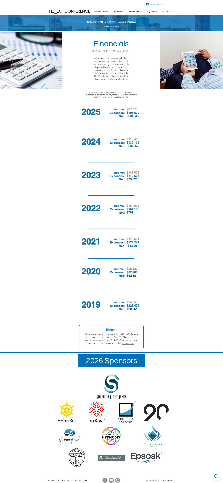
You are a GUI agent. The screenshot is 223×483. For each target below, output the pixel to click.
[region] (111, 118)
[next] (162, 437)
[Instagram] (117, 480)
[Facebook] (104, 480)
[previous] (59, 437)
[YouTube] (111, 480)
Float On (118, 337)
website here (128, 343)
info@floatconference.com (75, 480)
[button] (118, 11)
